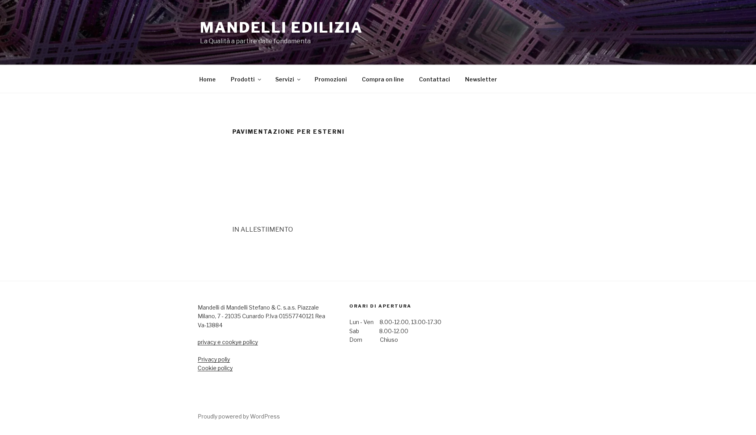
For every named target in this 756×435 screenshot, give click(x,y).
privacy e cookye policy (228, 342)
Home (207, 79)
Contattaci (434, 79)
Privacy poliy (214, 359)
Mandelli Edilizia (281, 27)
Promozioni (331, 79)
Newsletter (481, 79)
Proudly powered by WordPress (239, 416)
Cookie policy (215, 368)
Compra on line (383, 79)
